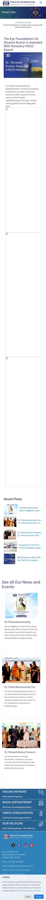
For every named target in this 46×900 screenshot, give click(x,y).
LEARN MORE (29, 649)
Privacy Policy (22, 890)
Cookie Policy (35, 890)
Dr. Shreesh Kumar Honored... (30, 533)
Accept (38, 896)
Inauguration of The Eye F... (30, 545)
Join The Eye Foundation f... (28, 560)
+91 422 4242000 (15, 861)
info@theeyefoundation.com (20, 865)
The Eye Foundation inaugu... (30, 548)
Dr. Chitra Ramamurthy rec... (29, 523)
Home (17, 22)
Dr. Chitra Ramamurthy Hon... (30, 520)
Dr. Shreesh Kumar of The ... (29, 535)
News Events (25, 22)
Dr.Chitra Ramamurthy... (29, 508)
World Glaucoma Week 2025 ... (29, 557)
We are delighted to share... (30, 511)
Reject (28, 896)
